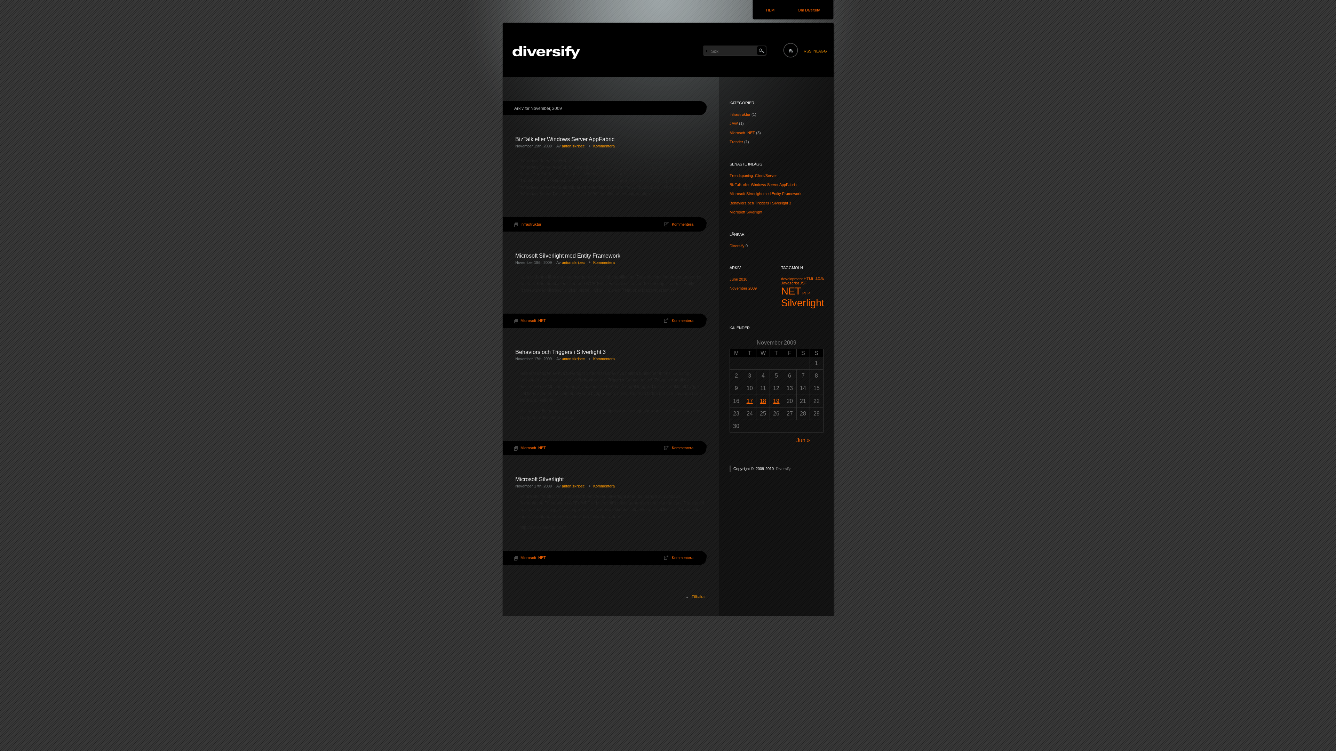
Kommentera (604, 146)
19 (776, 401)
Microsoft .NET (533, 320)
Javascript (790, 283)
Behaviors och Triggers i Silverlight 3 (560, 352)
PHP (806, 293)
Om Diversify (809, 10)
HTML (809, 279)
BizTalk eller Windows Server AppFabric (564, 139)
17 (750, 401)
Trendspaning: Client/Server (753, 175)
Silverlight (802, 302)
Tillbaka (698, 597)
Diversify (737, 246)
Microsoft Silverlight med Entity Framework (567, 256)
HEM (770, 10)
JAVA (734, 123)
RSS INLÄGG (815, 51)
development (792, 279)
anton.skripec (573, 146)
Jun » (803, 440)
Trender (736, 142)
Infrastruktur (530, 224)
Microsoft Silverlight (539, 479)
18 (763, 401)
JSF (803, 283)
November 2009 (743, 288)
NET (791, 291)
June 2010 (738, 279)
